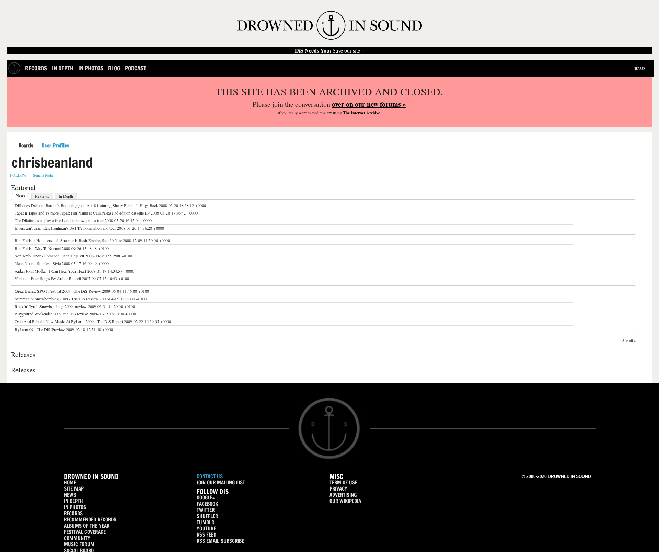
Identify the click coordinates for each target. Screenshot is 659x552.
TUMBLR (205, 522)
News (20, 196)
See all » (629, 340)
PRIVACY (338, 488)
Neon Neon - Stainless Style (38, 263)
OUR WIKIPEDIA (345, 501)
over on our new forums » (369, 104)
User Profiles (55, 145)
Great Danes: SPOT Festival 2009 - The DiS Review (58, 291)
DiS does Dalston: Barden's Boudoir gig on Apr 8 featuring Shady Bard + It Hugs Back (86, 205)
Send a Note (43, 175)
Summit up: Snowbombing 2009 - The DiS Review (57, 298)
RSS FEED (206, 534)
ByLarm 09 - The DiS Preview (40, 329)
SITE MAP (74, 488)
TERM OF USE (343, 482)
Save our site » (329, 50)
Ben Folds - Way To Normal (38, 248)
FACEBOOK (207, 503)
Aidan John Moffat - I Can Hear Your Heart (50, 271)
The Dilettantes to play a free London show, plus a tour (59, 220)
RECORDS (73, 513)
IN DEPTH (73, 501)
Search (640, 68)
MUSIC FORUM (79, 544)
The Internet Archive (361, 113)
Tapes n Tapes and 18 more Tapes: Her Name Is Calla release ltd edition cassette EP (82, 213)
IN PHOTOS (75, 507)
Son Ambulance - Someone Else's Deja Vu (49, 255)
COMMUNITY (77, 538)
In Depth (62, 68)
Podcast (135, 68)
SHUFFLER (207, 516)
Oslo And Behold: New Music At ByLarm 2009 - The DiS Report (69, 321)
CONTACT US (210, 476)
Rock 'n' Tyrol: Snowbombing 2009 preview (51, 306)
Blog (114, 68)
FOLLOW (18, 175)
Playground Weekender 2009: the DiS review (51, 314)
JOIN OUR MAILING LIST (221, 482)
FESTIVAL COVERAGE (85, 532)
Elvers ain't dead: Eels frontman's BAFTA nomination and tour (65, 228)
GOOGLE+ (206, 497)
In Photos (90, 68)
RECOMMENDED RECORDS (90, 519)
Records (36, 68)
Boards (26, 145)
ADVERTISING (343, 494)
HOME (70, 482)
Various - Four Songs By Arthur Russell (48, 278)
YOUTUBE (206, 528)
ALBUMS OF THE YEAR (86, 525)
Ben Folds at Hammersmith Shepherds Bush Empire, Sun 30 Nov (68, 240)
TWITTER (206, 510)
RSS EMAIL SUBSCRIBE (220, 540)
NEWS (70, 494)
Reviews (42, 196)
